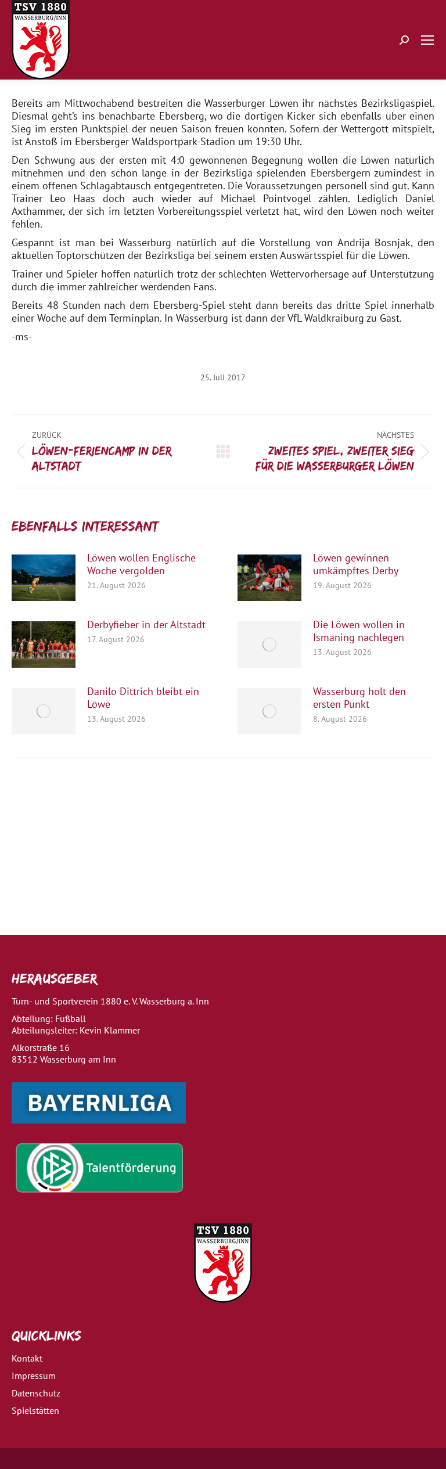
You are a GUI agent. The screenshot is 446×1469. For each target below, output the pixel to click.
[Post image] (43, 578)
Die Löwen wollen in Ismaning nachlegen (359, 631)
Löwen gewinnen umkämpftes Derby (355, 564)
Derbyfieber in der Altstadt (146, 624)
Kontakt (27, 1358)
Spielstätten (35, 1410)
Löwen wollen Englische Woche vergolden (141, 564)
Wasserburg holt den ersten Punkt (359, 698)
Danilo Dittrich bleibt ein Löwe (143, 698)
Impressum (34, 1375)
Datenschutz (36, 1393)
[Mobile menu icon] (427, 40)
